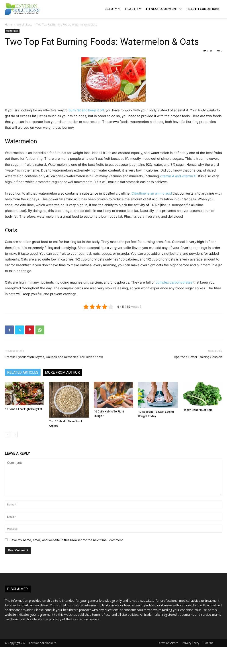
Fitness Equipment (162, 9)
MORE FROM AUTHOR (62, 372)
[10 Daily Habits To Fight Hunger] (113, 395)
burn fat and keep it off (86, 110)
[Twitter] (19, 329)
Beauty (111, 9)
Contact (208, 643)
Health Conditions (202, 9)
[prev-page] (7, 434)
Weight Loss (24, 24)
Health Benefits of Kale (198, 410)
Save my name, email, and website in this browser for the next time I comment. (67, 540)
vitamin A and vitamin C (178, 176)
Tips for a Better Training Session (197, 357)
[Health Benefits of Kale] (202, 394)
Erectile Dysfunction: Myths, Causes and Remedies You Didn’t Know (54, 357)
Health (131, 9)
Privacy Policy (190, 643)
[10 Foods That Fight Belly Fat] (24, 393)
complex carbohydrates (174, 282)
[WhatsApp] (39, 329)
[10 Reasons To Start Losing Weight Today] (158, 395)
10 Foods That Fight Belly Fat (23, 409)
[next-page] (15, 434)
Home (9, 24)
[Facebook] (9, 329)
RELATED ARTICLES (22, 372)
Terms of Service (167, 643)
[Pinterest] (29, 329)
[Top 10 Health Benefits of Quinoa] (69, 400)
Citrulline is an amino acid (151, 193)
